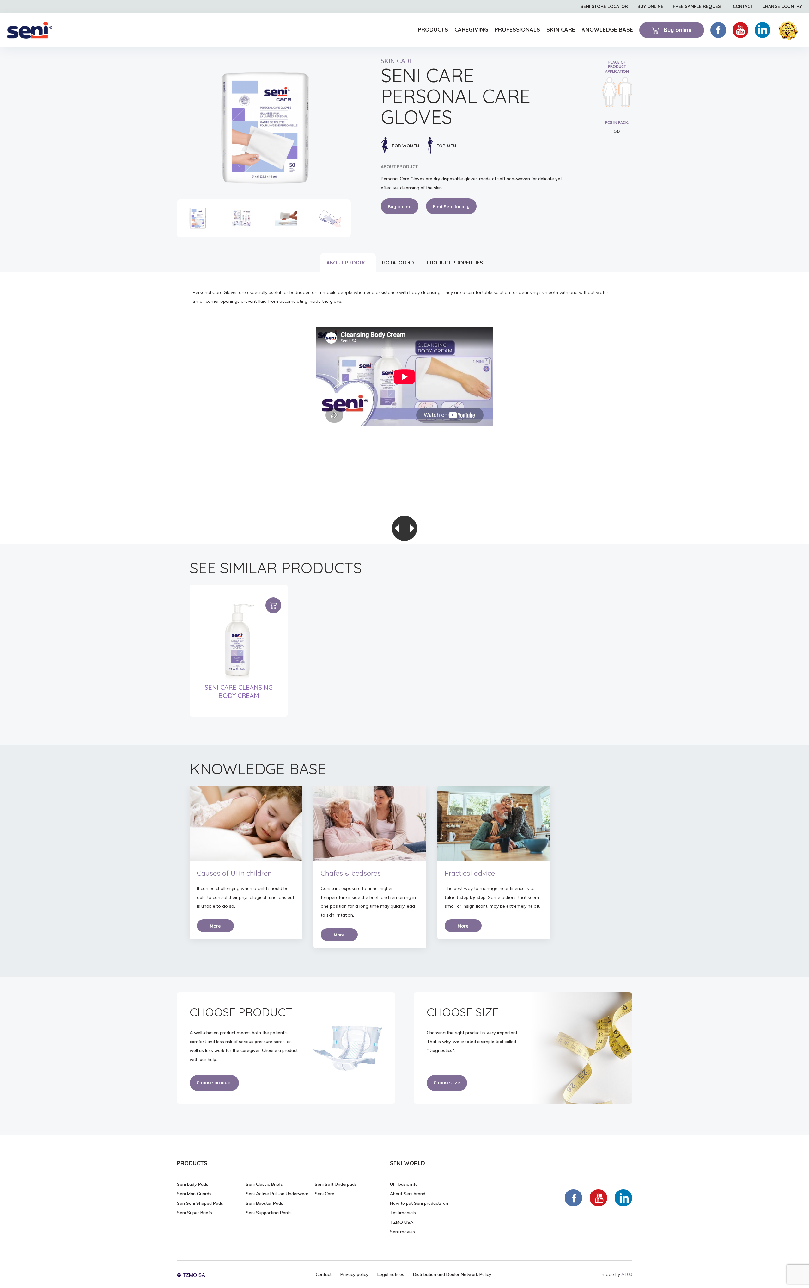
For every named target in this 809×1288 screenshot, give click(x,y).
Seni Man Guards (194, 1194)
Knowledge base (607, 29)
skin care (397, 61)
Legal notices (390, 1274)
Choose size (447, 1083)
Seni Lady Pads (192, 1184)
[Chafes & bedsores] (369, 823)
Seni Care (324, 1194)
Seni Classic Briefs (264, 1184)
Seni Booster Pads (264, 1203)
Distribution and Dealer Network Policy (452, 1274)
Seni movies (402, 1232)
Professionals (517, 29)
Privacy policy (354, 1274)
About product (347, 262)
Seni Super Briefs (194, 1213)
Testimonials (403, 1213)
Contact (324, 1274)
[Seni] (29, 30)
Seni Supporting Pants (269, 1213)
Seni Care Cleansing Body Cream (239, 691)
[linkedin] (762, 30)
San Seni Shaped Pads (200, 1203)
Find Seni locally (451, 206)
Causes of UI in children (234, 873)
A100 (626, 1274)
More (215, 926)
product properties (455, 262)
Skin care (560, 29)
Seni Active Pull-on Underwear (277, 1194)
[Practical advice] (493, 823)
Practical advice (470, 873)
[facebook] (718, 30)
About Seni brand (407, 1194)
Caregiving (471, 29)
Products (433, 29)
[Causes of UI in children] (246, 823)
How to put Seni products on (419, 1203)
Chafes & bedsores (351, 873)
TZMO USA (401, 1222)
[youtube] (740, 30)
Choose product (214, 1083)
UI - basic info (404, 1184)
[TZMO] (191, 1274)
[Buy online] (273, 605)
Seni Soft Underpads (336, 1184)
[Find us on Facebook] (573, 1197)
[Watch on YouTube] (598, 1197)
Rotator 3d (398, 262)
